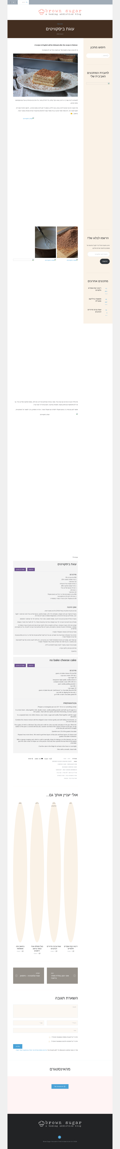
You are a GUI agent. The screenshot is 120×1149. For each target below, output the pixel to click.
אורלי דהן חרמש (73, 772)
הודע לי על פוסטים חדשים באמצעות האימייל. (64, 1041)
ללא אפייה (65, 772)
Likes (38, 758)
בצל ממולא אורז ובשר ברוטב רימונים (37, 948)
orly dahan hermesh (70, 770)
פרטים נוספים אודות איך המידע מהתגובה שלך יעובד (31, 1050)
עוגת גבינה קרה (73, 778)
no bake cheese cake (69, 767)
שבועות (66, 778)
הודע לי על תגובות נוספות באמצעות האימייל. (64, 1037)
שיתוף (29, 758)
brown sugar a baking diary (62, 761)
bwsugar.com (72, 764)
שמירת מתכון (20, 569)
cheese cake (62, 764)
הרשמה (104, 261)
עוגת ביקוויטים (61, 775)
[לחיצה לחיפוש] (27, 2)
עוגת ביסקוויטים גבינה (71, 775)
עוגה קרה (59, 772)
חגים (61, 24)
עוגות (58, 24)
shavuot (59, 770)
